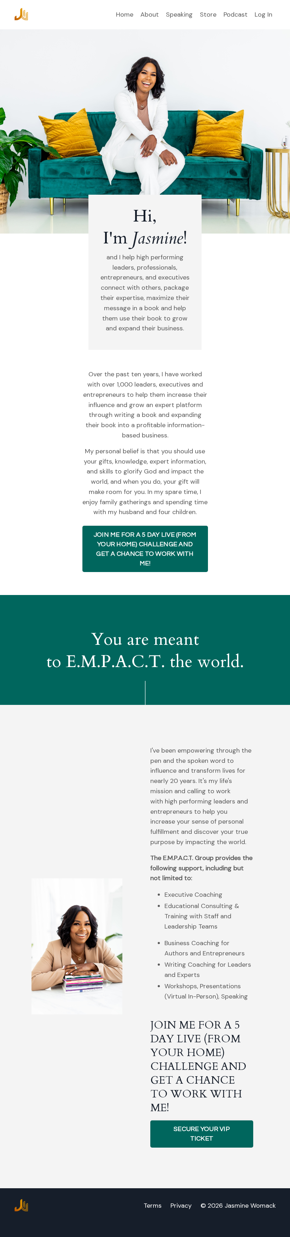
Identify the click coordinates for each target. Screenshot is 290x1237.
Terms (153, 1205)
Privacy (181, 1205)
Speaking (179, 14)
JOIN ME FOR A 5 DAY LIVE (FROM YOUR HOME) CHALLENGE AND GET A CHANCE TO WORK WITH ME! (145, 549)
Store (208, 14)
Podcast (236, 14)
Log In (263, 14)
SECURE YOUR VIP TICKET (202, 1134)
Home (124, 14)
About (149, 14)
